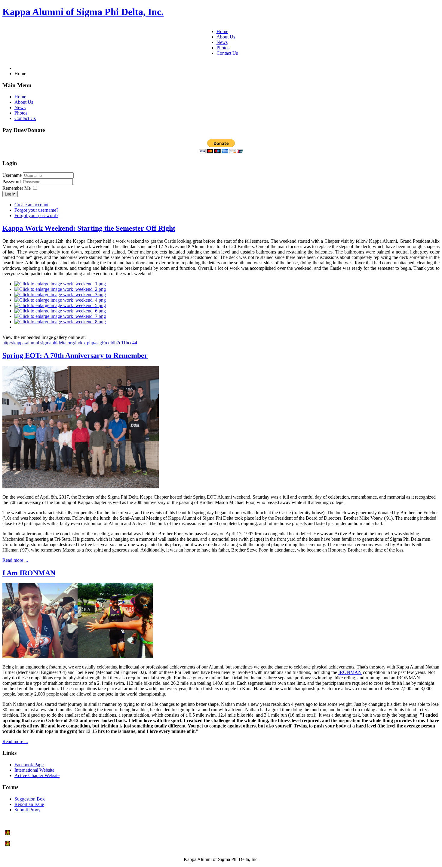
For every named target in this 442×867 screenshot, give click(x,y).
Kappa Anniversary (31, 843)
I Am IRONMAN (28, 573)
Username (12, 175)
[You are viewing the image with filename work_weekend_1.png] (60, 283)
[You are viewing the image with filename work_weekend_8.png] (60, 321)
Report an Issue (29, 804)
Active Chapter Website (37, 775)
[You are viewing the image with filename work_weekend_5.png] (60, 305)
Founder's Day (26, 832)
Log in (10, 194)
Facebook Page (29, 764)
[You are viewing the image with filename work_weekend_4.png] (60, 300)
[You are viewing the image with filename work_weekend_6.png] (60, 310)
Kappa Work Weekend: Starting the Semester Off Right (88, 228)
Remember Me (16, 188)
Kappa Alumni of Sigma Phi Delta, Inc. (83, 11)
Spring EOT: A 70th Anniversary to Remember (75, 355)
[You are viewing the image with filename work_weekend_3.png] (60, 294)
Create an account (31, 204)
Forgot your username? (36, 210)
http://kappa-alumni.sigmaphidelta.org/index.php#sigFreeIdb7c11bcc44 (69, 342)
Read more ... (15, 560)
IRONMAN (350, 672)
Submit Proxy (27, 809)
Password (12, 181)
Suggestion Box (29, 798)
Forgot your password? (36, 215)
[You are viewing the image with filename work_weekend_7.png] (60, 316)
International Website (34, 770)
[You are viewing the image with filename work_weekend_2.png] (60, 289)
